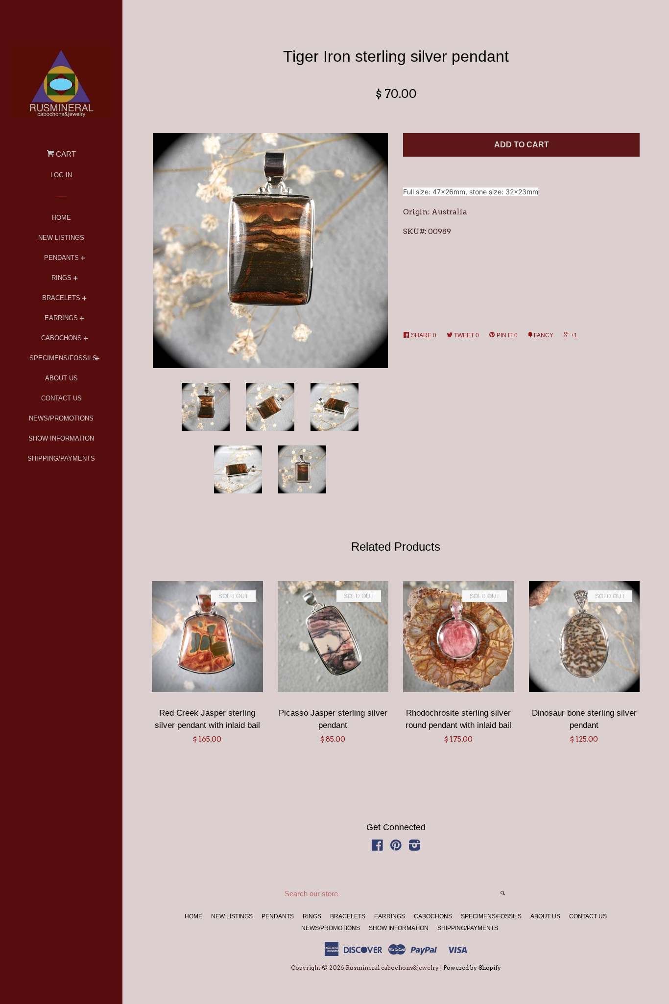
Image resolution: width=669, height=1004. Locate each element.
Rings (61, 277)
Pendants (61, 257)
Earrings (61, 318)
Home (61, 217)
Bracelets (61, 298)
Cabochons (61, 338)
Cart (65, 154)
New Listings (61, 237)
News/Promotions (61, 418)
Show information (61, 438)
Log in (61, 175)
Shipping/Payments (61, 458)
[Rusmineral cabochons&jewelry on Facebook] (377, 847)
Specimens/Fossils (61, 358)
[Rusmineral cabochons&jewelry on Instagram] (414, 847)
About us (61, 378)
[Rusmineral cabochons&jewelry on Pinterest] (396, 847)
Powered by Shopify (472, 967)
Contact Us (61, 398)
